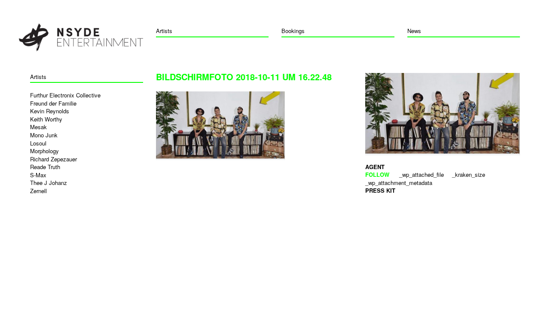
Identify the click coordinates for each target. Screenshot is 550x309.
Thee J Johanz (48, 183)
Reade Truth (45, 167)
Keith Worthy (46, 119)
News (414, 31)
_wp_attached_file (421, 174)
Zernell (38, 191)
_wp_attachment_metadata (398, 183)
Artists (164, 31)
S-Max (38, 175)
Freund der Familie (53, 103)
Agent (375, 167)
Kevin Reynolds (49, 111)
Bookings (293, 31)
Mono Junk (44, 135)
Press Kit (380, 190)
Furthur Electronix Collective (65, 95)
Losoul (38, 143)
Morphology (44, 151)
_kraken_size (468, 174)
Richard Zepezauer (53, 159)
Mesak (38, 127)
